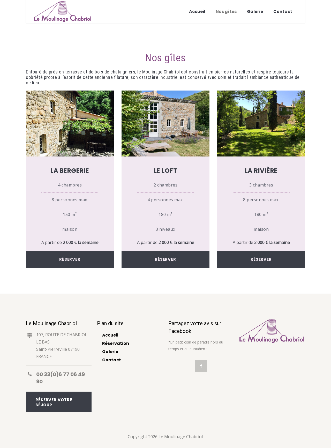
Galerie (255, 11)
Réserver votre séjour (53, 402)
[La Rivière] (261, 155)
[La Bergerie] (70, 155)
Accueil (197, 11)
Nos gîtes (226, 11)
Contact (282, 11)
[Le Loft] (165, 155)
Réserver (69, 259)
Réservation (115, 343)
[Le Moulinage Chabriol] (62, 11)
